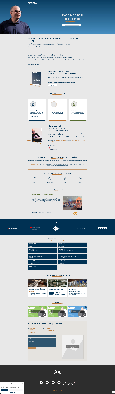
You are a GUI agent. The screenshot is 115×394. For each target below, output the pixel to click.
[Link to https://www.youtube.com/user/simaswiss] (47, 382)
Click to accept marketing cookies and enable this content (37, 311)
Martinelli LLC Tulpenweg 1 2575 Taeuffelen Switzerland (33, 330)
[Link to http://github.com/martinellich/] (59, 382)
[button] (22, 383)
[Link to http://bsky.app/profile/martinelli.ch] (53, 382)
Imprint (14, 392)
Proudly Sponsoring (69, 378)
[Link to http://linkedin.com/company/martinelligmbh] (41, 382)
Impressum (55, 390)
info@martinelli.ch (49, 328)
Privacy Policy (11, 392)
